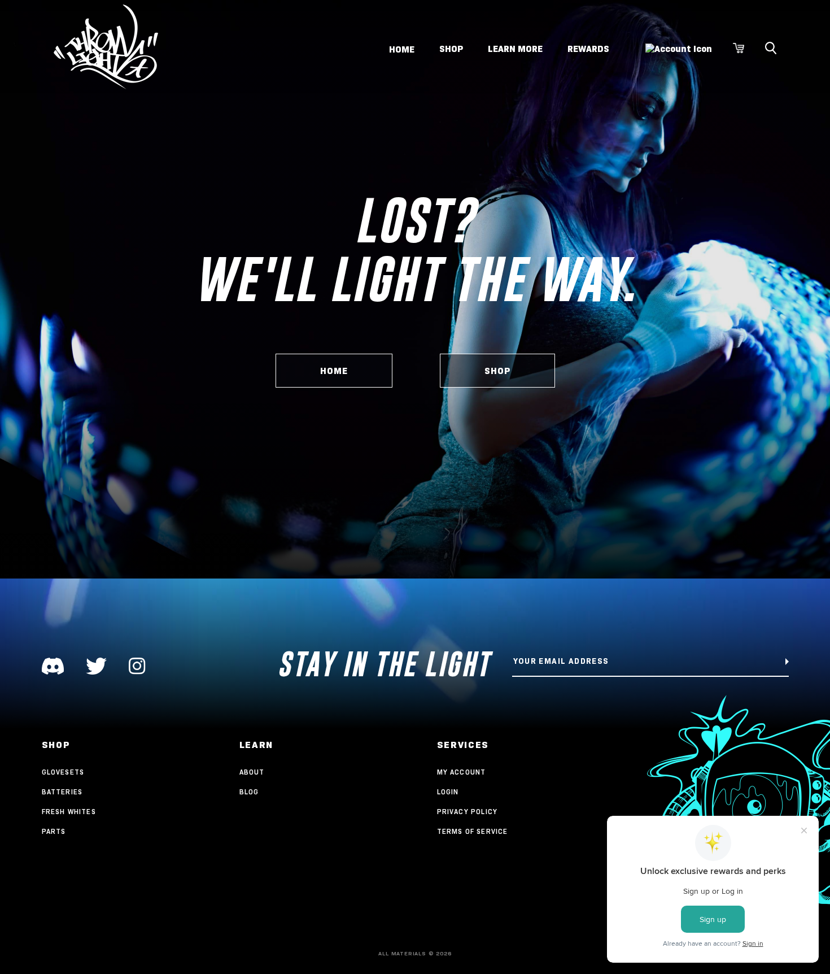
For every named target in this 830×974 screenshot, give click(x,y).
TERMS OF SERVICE (472, 831)
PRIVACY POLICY (467, 811)
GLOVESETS (63, 772)
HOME (334, 371)
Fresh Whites (69, 811)
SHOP (451, 49)
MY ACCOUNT (461, 772)
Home (401, 49)
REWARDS (588, 49)
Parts (54, 831)
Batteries (62, 792)
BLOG (249, 792)
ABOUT (252, 772)
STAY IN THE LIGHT (383, 664)
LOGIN (448, 792)
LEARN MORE (515, 49)
